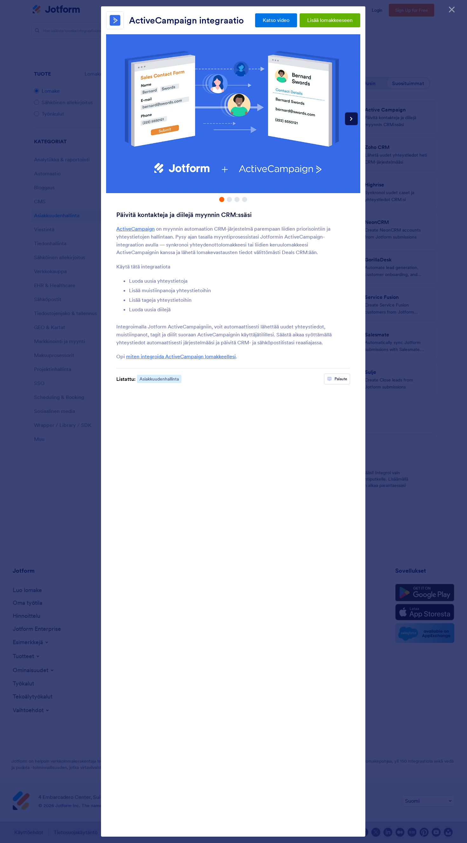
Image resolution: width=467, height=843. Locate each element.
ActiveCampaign (135, 229)
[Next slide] (351, 118)
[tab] (221, 199)
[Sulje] (452, 10)
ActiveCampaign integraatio (186, 20)
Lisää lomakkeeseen (330, 20)
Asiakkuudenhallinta (159, 379)
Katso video (276, 20)
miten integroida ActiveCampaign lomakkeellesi (181, 356)
